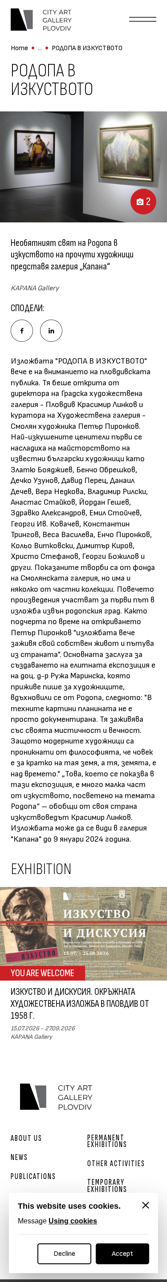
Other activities (116, 1163)
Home (19, 48)
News (19, 1157)
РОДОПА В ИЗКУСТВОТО (87, 48)
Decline (64, 1254)
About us (26, 1138)
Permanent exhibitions (107, 1141)
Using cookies (73, 1221)
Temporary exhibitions (107, 1185)
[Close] (145, 1205)
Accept (122, 1254)
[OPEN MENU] (142, 19)
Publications (33, 1176)
